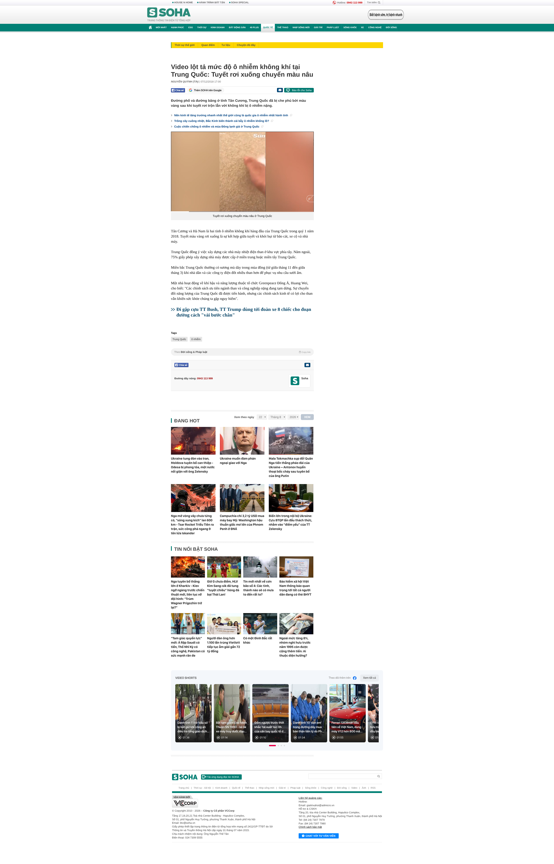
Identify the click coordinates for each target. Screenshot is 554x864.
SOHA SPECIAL (240, 2)
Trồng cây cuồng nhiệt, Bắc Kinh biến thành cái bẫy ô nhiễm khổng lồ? (222, 121)
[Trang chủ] (169, 14)
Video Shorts (185, 678)
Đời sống (391, 27)
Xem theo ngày (244, 417)
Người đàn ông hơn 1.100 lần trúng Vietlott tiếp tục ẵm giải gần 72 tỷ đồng (223, 644)
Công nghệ (375, 27)
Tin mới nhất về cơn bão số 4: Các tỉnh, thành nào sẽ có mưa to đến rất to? (258, 588)
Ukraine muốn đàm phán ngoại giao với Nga (238, 461)
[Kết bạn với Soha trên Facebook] (295, 380)
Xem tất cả (369, 678)
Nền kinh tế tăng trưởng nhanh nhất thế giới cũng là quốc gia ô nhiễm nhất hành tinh (231, 115)
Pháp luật (333, 27)
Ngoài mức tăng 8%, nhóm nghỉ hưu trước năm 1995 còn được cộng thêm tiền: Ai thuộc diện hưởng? (295, 646)
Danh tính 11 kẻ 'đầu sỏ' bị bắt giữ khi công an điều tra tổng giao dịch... (193, 727)
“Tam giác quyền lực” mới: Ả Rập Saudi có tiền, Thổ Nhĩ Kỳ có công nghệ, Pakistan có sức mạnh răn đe (188, 646)
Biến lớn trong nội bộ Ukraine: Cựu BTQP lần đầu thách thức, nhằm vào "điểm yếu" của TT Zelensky (290, 522)
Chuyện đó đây (246, 45)
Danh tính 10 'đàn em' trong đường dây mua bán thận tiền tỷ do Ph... (308, 727)
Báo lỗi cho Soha (302, 90)
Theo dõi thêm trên (340, 678)
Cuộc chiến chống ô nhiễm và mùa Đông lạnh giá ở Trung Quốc (217, 126)
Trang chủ (184, 788)
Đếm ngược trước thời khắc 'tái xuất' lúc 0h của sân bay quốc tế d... (270, 727)
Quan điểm (208, 45)
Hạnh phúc (177, 27)
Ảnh (364, 788)
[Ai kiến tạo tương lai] (384, 14)
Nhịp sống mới (301, 27)
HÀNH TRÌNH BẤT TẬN (212, 2)
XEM (307, 417)
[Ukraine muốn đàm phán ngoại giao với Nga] (242, 441)
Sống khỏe (350, 27)
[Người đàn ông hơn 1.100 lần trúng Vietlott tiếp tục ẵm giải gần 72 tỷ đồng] (224, 623)
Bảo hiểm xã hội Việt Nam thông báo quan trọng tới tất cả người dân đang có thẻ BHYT (295, 588)
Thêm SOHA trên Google (208, 90)
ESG (190, 27)
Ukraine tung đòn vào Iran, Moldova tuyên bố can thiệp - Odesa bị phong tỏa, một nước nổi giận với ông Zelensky (193, 465)
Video (354, 788)
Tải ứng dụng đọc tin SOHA (223, 776)
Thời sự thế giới (185, 45)
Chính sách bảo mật (310, 826)
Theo (242, 352)
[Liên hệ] (307, 365)
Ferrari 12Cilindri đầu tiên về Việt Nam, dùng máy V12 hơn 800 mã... (347, 727)
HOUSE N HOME (183, 2)
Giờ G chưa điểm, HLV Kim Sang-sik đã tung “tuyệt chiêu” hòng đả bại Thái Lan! (223, 588)
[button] (272, 745)
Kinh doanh (218, 27)
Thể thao (282, 27)
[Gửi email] (280, 90)
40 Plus (254, 27)
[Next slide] (373, 715)
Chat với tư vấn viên (320, 835)
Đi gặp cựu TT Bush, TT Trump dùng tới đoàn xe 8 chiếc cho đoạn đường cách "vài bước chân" (243, 312)
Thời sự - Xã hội (202, 788)
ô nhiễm (196, 339)
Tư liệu (225, 45)
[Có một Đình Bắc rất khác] (260, 623)
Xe (362, 27)
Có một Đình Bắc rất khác (257, 640)
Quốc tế (268, 27)
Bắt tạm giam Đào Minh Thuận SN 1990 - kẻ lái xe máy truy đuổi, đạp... (231, 727)
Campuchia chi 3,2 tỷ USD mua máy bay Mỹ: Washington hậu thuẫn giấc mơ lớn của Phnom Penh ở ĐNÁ (242, 522)
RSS (373, 788)
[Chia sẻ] (178, 90)
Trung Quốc (179, 339)
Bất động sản (237, 27)
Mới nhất (161, 27)
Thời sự (201, 27)
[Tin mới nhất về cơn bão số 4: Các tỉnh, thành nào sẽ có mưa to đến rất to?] (260, 567)
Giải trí (318, 27)
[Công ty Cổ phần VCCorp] (224, 801)
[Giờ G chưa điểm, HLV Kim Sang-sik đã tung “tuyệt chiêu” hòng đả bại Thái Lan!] (224, 567)
